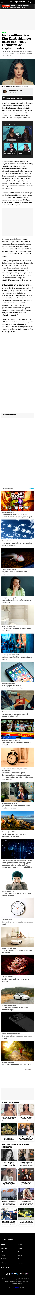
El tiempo (4, 1263)
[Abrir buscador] (29, 2)
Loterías (20, 1263)
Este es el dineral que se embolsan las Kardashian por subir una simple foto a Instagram (26, 1119)
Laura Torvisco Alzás (15, 90)
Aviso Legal (15, 1278)
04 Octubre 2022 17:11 (14, 92)
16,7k (17, 1274)
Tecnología (4, 1258)
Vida (19, 1258)
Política (20, 1245)
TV (18, 1251)
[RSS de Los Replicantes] (7, 1274)
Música (3, 1255)
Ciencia (20, 1248)
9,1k (23, 1274)
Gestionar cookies (17, 1283)
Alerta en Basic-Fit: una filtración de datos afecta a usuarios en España (9, 1203)
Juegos (20, 1255)
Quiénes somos (6, 1278)
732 (28, 1274)
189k (11, 1274)
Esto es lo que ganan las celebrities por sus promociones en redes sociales (9, 1119)
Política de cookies (23, 1281)
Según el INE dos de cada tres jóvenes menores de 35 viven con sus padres (26, 1164)
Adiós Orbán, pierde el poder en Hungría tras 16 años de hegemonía (8, 1223)
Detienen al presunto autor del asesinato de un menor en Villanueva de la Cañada (26, 1223)
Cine (2, 1251)
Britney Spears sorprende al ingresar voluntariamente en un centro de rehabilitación (26, 1203)
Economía (4, 1248)
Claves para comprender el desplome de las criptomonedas (9, 1138)
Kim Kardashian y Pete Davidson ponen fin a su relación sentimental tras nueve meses (26, 1138)
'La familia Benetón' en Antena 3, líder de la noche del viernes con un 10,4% (16, 6)
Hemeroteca (5, 1267)
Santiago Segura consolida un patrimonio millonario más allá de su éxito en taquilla (26, 1183)
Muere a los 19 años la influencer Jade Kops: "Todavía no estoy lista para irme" (8, 1164)
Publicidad (22, 1278)
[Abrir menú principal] (2, 2)
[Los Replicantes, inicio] (17, 2)
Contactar (28, 1278)
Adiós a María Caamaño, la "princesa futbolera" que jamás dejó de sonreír (8, 1183)
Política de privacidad (11, 1281)
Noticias (3, 1245)
